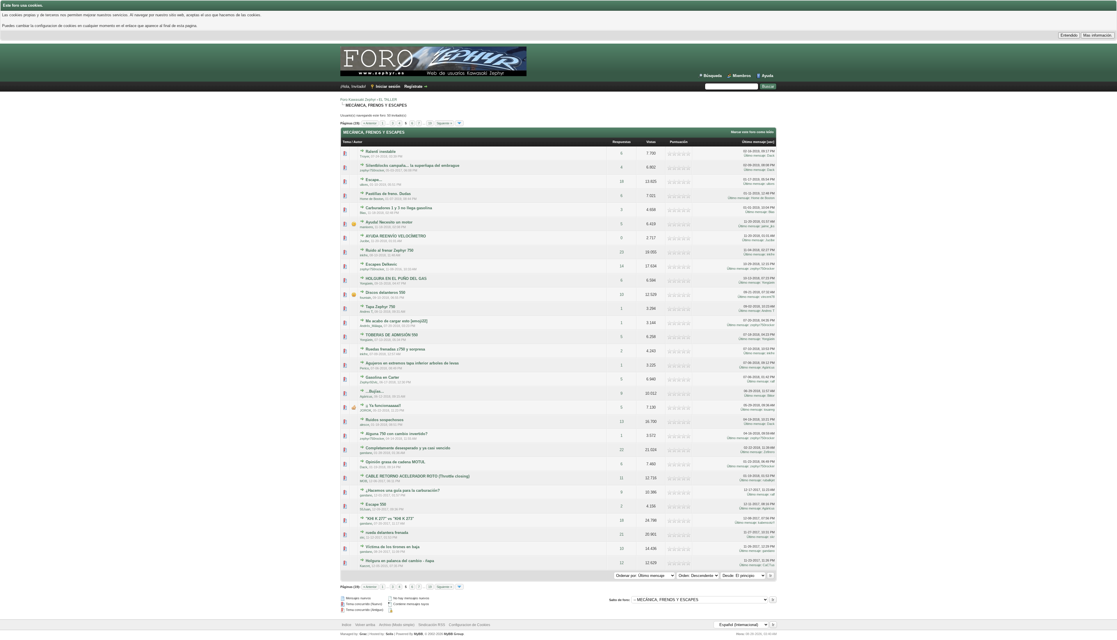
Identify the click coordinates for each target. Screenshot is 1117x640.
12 (622, 563)
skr (362, 537)
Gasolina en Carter (382, 377)
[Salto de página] (459, 123)
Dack (771, 155)
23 (622, 252)
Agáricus (768, 367)
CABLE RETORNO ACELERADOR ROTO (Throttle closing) (417, 476)
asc (770, 142)
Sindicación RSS (431, 625)
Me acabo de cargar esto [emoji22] (396, 321)
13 (622, 421)
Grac (363, 634)
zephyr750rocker (372, 170)
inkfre (364, 255)
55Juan (365, 509)
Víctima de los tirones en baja (392, 547)
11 (621, 478)
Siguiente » (444, 123)
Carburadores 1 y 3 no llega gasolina (399, 208)
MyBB (418, 634)
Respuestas (622, 142)
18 (622, 181)
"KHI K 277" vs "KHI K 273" (390, 518)
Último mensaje (754, 142)
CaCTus (769, 565)
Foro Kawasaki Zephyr (358, 100)
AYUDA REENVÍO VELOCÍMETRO (396, 236)
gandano (366, 453)
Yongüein (366, 283)
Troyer (364, 156)
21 (622, 534)
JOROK (365, 410)
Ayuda (767, 76)
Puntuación (679, 142)
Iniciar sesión (388, 86)
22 (622, 450)
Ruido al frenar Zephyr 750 (389, 250)
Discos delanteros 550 (385, 292)
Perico (364, 368)
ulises (364, 184)
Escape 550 (376, 504)
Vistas (651, 142)
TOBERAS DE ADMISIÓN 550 (392, 335)
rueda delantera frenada (387, 532)
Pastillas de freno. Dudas (388, 194)
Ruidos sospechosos (384, 420)
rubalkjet (769, 480)
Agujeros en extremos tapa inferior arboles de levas (412, 363)
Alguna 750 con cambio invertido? (397, 434)
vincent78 (768, 296)
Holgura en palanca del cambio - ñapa (400, 561)
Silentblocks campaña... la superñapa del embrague (412, 165)
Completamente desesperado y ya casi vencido (408, 448)
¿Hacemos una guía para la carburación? (403, 490)
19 (430, 123)
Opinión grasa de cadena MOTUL (395, 462)
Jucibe (364, 241)
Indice (346, 625)
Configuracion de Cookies (469, 625)
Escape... (374, 180)
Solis (389, 634)
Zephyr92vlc (369, 382)
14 (622, 266)
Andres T (366, 311)
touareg (769, 409)
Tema (347, 142)
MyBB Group (454, 634)
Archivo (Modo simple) (397, 625)
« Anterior (370, 123)
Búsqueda (713, 76)
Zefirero (769, 452)
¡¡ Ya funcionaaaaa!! (383, 405)
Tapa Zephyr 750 (380, 307)
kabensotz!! (766, 522)
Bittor (771, 395)
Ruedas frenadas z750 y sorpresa (395, 349)
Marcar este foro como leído (752, 132)
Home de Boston (371, 199)
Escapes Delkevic (381, 264)
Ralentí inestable (381, 151)
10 (622, 294)
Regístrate (413, 86)
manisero (366, 227)
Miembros (742, 76)
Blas (363, 212)
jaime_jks (768, 226)
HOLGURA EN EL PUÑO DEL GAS (396, 278)
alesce (364, 424)
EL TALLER (388, 100)
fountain (365, 297)
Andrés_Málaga (371, 326)
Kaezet (365, 566)
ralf (772, 381)
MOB (363, 481)
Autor (357, 142)
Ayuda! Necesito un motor (389, 222)
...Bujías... (375, 391)
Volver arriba (365, 625)
